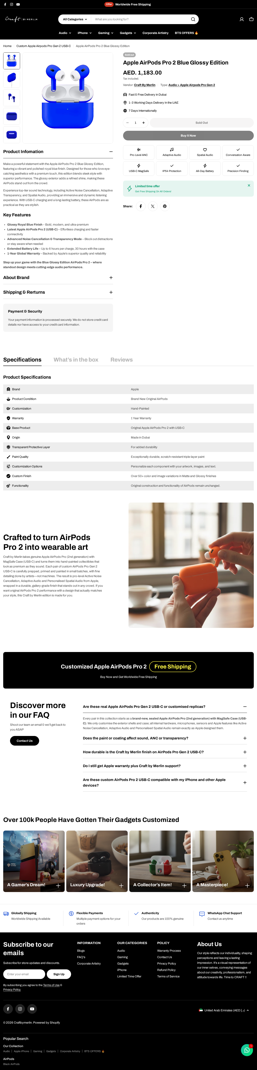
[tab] (22, 361)
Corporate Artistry (70, 1051)
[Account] (241, 19)
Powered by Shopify (46, 1022)
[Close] (249, 185)
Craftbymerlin (23, 1022)
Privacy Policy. (12, 989)
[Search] (193, 19)
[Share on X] (153, 206)
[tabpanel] (128, 432)
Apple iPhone (21, 1051)
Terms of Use (51, 985)
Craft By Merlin (144, 85)
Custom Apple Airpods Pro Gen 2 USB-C (43, 46)
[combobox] (128, 19)
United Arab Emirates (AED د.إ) (224, 1010)
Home (7, 46)
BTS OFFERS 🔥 (94, 1051)
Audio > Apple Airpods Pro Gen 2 (191, 85)
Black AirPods (11, 1064)
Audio (6, 1051)
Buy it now (188, 135)
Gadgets (51, 1051)
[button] (34, 885)
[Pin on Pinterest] (165, 206)
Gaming (37, 1051)
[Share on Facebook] (141, 206)
